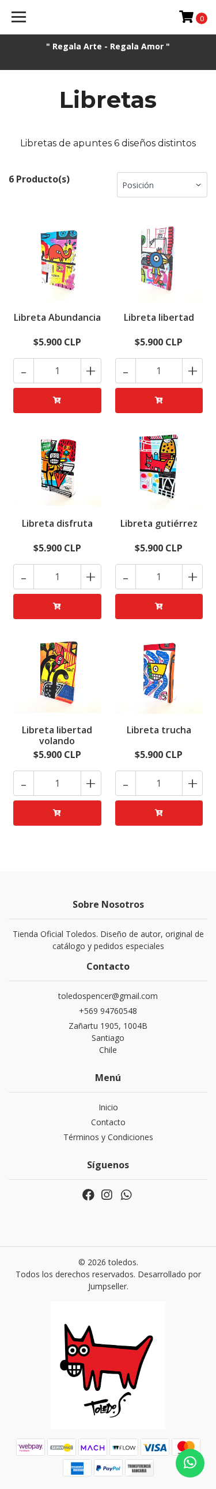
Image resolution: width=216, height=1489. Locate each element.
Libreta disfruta (57, 523)
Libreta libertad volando (57, 735)
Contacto (108, 1122)
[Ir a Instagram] (106, 1197)
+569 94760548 (108, 1010)
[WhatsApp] (126, 1197)
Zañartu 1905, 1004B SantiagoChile (108, 1037)
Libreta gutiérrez (159, 523)
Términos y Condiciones (108, 1137)
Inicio (108, 1107)
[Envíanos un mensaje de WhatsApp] (190, 1463)
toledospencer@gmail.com (108, 995)
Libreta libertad (159, 317)
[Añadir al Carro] (57, 400)
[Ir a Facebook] (88, 1197)
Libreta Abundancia (57, 317)
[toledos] (108, 17)
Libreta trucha (159, 730)
